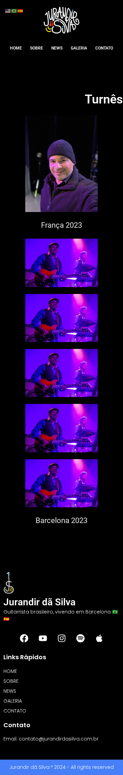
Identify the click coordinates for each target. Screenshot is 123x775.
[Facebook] (23, 638)
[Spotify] (80, 638)
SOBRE (36, 48)
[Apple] (99, 638)
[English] (8, 10)
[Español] (20, 10)
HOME (16, 48)
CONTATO (104, 48)
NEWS (57, 48)
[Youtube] (42, 638)
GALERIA (79, 48)
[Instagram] (61, 638)
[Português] (14, 10)
